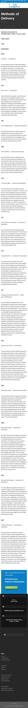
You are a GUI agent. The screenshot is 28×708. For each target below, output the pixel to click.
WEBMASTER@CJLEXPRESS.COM (14, 610)
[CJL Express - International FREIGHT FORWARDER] (14, 5)
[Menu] (2, 5)
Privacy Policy (14, 703)
